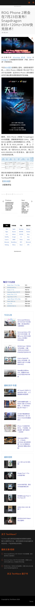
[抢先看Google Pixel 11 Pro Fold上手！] (10, 498)
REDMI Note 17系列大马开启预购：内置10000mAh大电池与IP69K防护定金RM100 (24, 349)
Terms (31, 601)
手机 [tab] (7, 225)
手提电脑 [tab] (14, 225)
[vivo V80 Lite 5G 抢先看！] (10, 464)
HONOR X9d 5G (11, 306)
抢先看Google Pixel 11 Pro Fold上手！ (24, 497)
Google (14, 237)
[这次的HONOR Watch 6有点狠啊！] (10, 521)
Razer (21, 244)
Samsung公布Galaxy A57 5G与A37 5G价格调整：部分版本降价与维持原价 (18, 555)
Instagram (5, 60)
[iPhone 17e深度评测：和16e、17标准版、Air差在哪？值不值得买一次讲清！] (10, 428)
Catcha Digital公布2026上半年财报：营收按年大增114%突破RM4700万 (24, 361)
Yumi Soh (3, 194)
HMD (14, 239)
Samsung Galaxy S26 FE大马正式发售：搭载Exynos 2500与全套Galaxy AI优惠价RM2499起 (24, 336)
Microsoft (28, 242)
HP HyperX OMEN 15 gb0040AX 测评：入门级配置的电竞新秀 (24, 392)
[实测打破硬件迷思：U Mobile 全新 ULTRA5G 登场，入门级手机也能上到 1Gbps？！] (10, 404)
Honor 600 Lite (11, 301)
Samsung (21, 229)
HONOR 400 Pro (11, 287)
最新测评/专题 (10, 385)
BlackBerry (14, 242)
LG (21, 237)
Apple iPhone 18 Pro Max (14, 299)
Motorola (6, 242)
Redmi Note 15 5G (12, 294)
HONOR (21, 231)
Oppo (6, 231)
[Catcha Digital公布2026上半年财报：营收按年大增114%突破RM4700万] (10, 360)
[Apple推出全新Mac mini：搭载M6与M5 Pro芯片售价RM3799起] (10, 373)
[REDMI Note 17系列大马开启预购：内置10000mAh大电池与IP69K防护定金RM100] (10, 348)
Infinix (14, 234)
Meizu (14, 244)
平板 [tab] (21, 225)
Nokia (21, 239)
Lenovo (7, 239)
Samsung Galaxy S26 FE (13, 292)
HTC (21, 242)
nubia (28, 239)
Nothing (7, 244)
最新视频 (8, 457)
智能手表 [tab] (28, 225)
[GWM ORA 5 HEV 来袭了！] (10, 509)
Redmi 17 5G (10, 290)
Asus (28, 237)
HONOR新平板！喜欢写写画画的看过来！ (24, 485)
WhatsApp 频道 (19, 57)
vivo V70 (9, 303)
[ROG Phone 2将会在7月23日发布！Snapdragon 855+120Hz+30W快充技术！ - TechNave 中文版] (17, 2)
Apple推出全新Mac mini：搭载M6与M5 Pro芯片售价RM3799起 (24, 373)
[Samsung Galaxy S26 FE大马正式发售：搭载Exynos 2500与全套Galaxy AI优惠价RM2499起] (10, 334)
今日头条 (8, 314)
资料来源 (6, 181)
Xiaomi (14, 231)
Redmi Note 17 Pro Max (13, 285)
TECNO (21, 234)
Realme (28, 231)
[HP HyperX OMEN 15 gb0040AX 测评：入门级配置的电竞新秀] (10, 392)
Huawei (28, 229)
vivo (7, 234)
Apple (13, 229)
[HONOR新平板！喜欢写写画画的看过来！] (10, 487)
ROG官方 (8, 67)
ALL (7, 229)
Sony (28, 234)
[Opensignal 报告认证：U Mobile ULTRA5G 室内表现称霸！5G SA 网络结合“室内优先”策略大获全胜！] (10, 440)
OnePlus (7, 237)
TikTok (29, 57)
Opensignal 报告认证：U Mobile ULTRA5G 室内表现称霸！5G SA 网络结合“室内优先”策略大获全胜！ (24, 443)
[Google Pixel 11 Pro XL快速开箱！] (10, 475)
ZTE (28, 244)
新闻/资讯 (10, 194)
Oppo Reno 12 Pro (12, 296)
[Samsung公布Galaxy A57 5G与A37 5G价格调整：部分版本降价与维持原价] (10, 322)
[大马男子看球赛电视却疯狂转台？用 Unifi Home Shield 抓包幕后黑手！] (10, 416)
